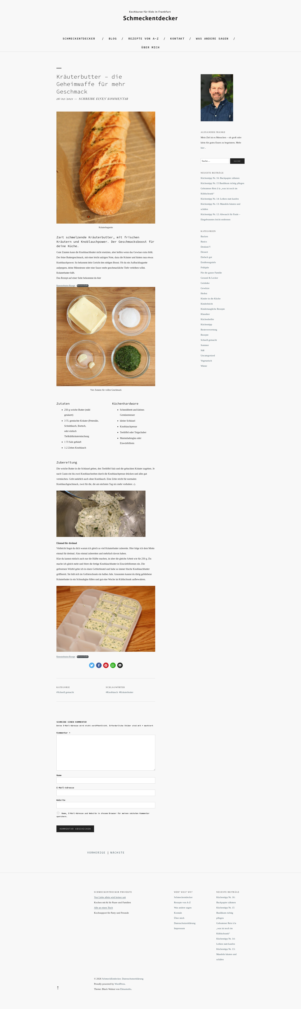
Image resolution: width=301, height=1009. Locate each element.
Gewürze (205, 288)
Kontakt (177, 38)
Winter (204, 366)
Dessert (204, 252)
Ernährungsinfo (208, 262)
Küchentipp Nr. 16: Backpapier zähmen (220, 178)
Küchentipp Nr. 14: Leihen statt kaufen (220, 199)
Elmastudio (125, 989)
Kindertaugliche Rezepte (213, 309)
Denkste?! (206, 247)
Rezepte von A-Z (143, 38)
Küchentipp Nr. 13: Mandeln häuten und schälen (226, 954)
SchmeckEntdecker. (111, 978)
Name (58, 775)
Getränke (205, 283)
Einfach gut (206, 257)
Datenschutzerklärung (184, 923)
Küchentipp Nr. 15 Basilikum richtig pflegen (222, 183)
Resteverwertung (209, 329)
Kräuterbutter (126, 692)
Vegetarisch (206, 360)
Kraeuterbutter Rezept (65, 285)
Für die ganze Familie (211, 272)
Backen (204, 236)
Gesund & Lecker (209, 278)
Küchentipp (206, 324)
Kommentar (63, 732)
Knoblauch (112, 692)
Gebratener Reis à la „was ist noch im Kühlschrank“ (226, 928)
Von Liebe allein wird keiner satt (110, 897)
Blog (113, 38)
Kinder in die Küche (211, 298)
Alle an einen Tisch (103, 907)
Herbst (204, 293)
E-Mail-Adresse (65, 787)
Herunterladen (83, 285)
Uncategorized (208, 355)
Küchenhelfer (207, 319)
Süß (202, 350)
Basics (204, 241)
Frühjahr (205, 267)
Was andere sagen (212, 38)
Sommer (205, 345)
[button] (92, 665)
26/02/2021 (64, 99)
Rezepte (205, 335)
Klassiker (205, 314)
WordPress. (120, 984)
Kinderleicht (207, 303)
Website (60, 800)
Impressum (179, 928)
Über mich (150, 47)
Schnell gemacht (66, 692)
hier (202, 148)
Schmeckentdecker (79, 38)
